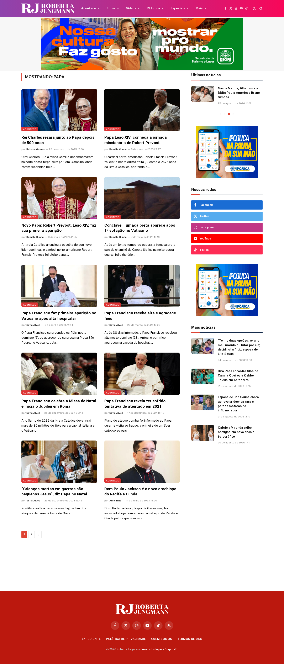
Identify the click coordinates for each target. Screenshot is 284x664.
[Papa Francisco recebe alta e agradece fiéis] (142, 286)
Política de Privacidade (126, 639)
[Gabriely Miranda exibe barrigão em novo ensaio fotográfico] (202, 433)
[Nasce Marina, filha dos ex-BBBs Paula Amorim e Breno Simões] (202, 94)
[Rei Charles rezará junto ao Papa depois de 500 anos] (59, 110)
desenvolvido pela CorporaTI (159, 649)
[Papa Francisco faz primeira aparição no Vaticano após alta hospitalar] (59, 286)
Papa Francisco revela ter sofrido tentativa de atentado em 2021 (134, 404)
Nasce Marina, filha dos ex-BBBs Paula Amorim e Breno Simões (239, 92)
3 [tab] (229, 114)
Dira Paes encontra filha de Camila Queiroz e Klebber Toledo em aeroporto (238, 375)
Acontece (88, 8)
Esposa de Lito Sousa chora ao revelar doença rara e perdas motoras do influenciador (238, 403)
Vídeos (131, 8)
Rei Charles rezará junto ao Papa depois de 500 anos (57, 140)
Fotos (111, 8)
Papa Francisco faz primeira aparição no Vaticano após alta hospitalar (58, 316)
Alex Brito (115, 500)
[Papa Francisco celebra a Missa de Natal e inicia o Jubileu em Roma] (59, 374)
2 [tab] (225, 114)
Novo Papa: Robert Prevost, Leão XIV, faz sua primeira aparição (58, 228)
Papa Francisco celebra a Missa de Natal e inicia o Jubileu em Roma (58, 404)
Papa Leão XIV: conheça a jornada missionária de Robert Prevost (135, 140)
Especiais (178, 8)
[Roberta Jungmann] (47, 8)
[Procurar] (261, 8)
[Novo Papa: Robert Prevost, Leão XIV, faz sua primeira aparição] (59, 198)
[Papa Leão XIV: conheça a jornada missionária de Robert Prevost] (142, 110)
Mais (199, 8)
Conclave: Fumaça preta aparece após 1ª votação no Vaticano (139, 228)
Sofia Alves (33, 324)
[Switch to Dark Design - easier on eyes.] (254, 8)
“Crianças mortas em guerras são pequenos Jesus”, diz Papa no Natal (54, 491)
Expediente (91, 639)
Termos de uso (189, 639)
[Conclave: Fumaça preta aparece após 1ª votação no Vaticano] (142, 198)
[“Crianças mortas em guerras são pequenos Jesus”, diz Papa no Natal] (59, 462)
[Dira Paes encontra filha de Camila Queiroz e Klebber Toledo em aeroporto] (202, 376)
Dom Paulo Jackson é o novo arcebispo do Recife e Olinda (140, 491)
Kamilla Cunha (118, 149)
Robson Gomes (35, 149)
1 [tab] (221, 114)
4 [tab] (233, 114)
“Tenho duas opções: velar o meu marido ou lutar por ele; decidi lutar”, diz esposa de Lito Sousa (239, 347)
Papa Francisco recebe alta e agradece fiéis (140, 316)
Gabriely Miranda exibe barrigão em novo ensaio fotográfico (236, 432)
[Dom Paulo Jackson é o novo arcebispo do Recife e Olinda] (142, 462)
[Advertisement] (227, 516)
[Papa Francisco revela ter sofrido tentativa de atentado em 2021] (142, 374)
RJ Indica (153, 8)
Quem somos (161, 639)
